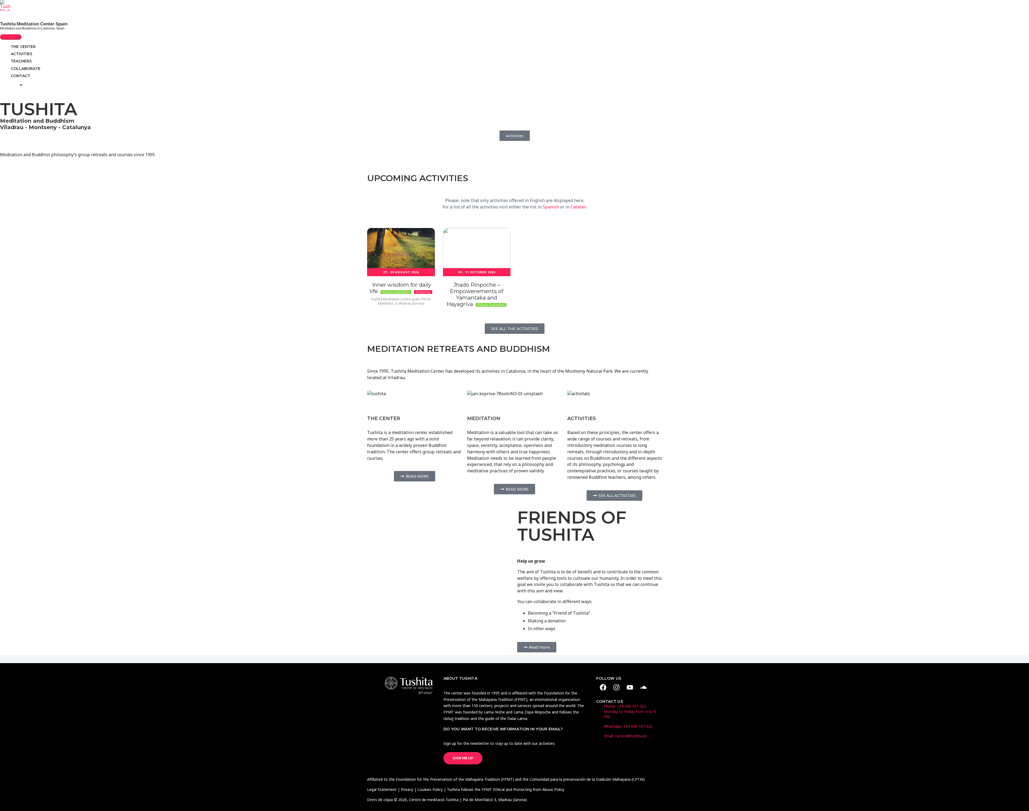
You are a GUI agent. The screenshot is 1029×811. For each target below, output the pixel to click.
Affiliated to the (381, 779)
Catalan (578, 207)
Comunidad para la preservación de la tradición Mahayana (580, 779)
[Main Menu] (10, 37)
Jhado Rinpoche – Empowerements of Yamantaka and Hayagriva (475, 294)
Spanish (551, 207)
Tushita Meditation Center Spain (34, 24)
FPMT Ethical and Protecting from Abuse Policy (523, 789)
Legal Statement (382, 789)
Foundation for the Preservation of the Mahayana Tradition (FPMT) (455, 779)
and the (522, 779)
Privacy (407, 789)
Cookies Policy (430, 789)
